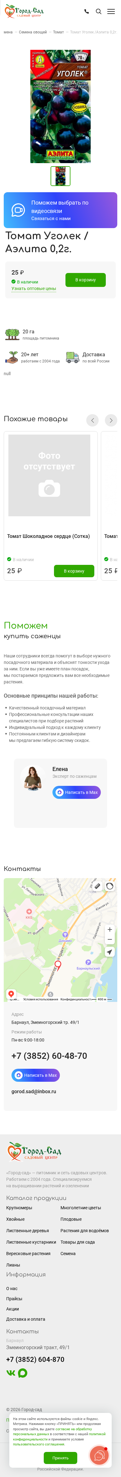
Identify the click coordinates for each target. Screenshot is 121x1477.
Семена (68, 1253)
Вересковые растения (28, 1253)
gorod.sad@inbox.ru (33, 1091)
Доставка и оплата (25, 1319)
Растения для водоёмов (84, 1230)
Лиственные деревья (27, 1230)
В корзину (85, 279)
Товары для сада (77, 1242)
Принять (60, 1458)
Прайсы (14, 1298)
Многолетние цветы (80, 1207)
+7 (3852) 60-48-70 (49, 1056)
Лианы (13, 1265)
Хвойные (15, 1219)
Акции (12, 1308)
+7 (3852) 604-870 (35, 1359)
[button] (92, 420)
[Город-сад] (24, 11)
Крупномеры (19, 1207)
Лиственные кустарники (31, 1242)
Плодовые (71, 1219)
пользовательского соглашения (38, 1444)
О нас (11, 1288)
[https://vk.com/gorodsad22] (11, 1376)
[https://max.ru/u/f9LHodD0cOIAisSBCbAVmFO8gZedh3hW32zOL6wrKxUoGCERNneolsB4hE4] (22, 1376)
